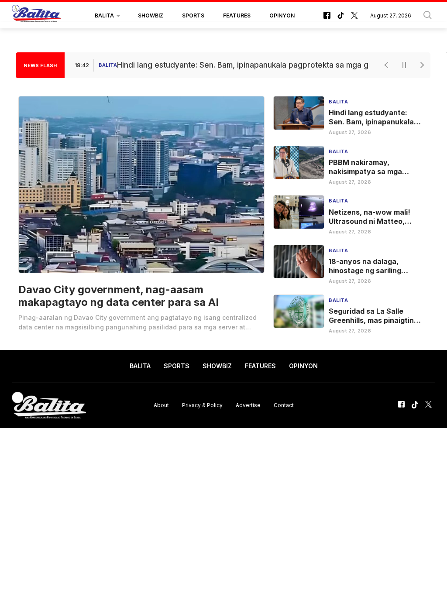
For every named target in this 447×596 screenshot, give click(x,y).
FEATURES (237, 15)
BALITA (104, 15)
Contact (284, 405)
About (161, 405)
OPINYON (282, 15)
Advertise (248, 405)
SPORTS (193, 15)
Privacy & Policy (202, 405)
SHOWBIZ (150, 15)
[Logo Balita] (36, 16)
